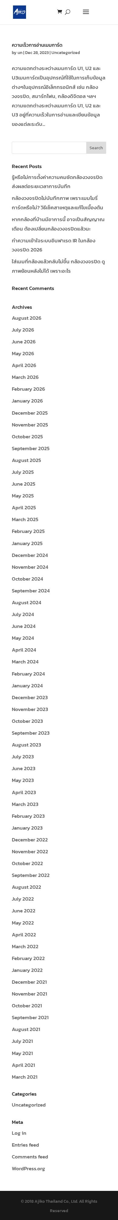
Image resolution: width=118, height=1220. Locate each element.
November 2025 (30, 425)
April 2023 (24, 792)
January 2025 (27, 543)
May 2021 (22, 1053)
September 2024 (31, 591)
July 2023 (23, 756)
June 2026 (24, 341)
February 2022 (28, 958)
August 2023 (26, 745)
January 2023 (27, 828)
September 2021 (30, 1017)
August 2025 (26, 460)
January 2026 (27, 401)
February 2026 (28, 389)
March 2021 (25, 1077)
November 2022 (30, 851)
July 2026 (23, 330)
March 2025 (25, 519)
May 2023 (23, 780)
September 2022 (31, 875)
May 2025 (23, 496)
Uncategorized (65, 52)
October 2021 (27, 1005)
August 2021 (26, 1029)
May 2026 (23, 353)
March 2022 (25, 946)
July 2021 (22, 1041)
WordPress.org (28, 1168)
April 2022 (24, 935)
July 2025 (23, 472)
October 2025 (27, 436)
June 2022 (23, 911)
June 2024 (23, 626)
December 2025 (30, 413)
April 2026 (24, 365)
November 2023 (30, 709)
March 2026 (25, 377)
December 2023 (30, 697)
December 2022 (30, 840)
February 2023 (28, 816)
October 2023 (27, 721)
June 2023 (23, 768)
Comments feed (30, 1157)
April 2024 (24, 650)
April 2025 (24, 507)
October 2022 (27, 863)
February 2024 (28, 674)
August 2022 (26, 887)
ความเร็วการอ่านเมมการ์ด (37, 45)
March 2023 (25, 804)
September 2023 (31, 733)
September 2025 (31, 448)
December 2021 (29, 982)
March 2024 (25, 662)
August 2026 (26, 318)
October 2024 (27, 579)
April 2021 (23, 1065)
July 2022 (23, 899)
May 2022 (23, 923)
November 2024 (30, 567)
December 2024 (30, 555)
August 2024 (26, 602)
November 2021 (29, 994)
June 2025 (23, 484)
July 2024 (23, 614)
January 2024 (27, 685)
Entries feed (25, 1145)
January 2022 (27, 970)
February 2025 (28, 531)
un (20, 52)
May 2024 (23, 638)
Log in (19, 1133)
